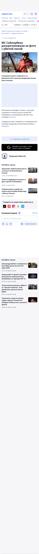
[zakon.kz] (7, 14)
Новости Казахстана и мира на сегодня (14, 31)
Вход (35, 213)
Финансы (17, 18)
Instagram (5, 126)
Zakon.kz (12, 117)
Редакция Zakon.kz (17, 33)
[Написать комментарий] (19, 218)
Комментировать (30, 224)
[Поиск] (31, 14)
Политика (5, 18)
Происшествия (32, 18)
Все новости (5, 33)
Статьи (23, 18)
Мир (10, 18)
